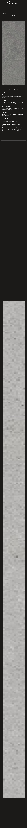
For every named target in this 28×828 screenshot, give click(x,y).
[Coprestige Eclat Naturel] (12, 2)
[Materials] (2, 2)
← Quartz (4, 13)
